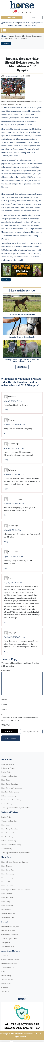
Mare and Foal (6, 909)
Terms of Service (7, 979)
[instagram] (30, 12)
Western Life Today (8, 946)
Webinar (22, 23)
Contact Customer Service (10, 960)
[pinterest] (26, 12)
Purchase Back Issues (8, 930)
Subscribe (11, 17)
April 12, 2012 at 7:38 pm (13, 556)
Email (4, 704)
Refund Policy (6, 983)
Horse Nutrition (6, 894)
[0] (13, 12)
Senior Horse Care (7, 917)
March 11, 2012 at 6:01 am (14, 474)
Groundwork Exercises (9, 776)
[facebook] (18, 12)
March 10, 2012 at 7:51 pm (14, 448)
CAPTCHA (6, 725)
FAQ (2, 971)
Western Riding (6, 804)
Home (3, 36)
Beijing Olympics (19, 124)
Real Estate (32, 25)
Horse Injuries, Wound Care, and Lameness (15, 890)
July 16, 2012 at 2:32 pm (13, 582)
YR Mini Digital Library (9, 938)
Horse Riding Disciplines (9, 784)
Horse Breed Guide (7, 764)
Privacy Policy (6, 975)
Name (4, 699)
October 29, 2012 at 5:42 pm (14, 637)
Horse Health (5, 882)
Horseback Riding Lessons (10, 792)
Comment (5, 670)
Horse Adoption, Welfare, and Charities (14, 862)
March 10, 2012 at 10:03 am (14, 424)
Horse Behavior (6, 866)
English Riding (6, 772)
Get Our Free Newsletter (9, 934)
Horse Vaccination (7, 905)
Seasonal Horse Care (8, 913)
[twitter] (22, 12)
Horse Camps (5, 780)
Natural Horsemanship (8, 796)
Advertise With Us (7, 967)
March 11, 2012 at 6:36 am (14, 530)
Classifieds (4, 987)
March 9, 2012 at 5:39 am (13, 401)
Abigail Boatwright (12, 76)
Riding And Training (8, 768)
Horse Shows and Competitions (11, 788)
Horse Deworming (7, 874)
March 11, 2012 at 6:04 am (14, 503)
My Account (7, 23)
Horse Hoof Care (7, 886)
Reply (6, 409)
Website (4, 709)
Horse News (6, 44)
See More (22, 367)
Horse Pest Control (7, 897)
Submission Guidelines (9, 963)
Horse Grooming (7, 878)
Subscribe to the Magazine (10, 927)
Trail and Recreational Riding (11, 800)
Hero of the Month (21, 25)
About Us (4, 956)
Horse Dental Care (7, 870)
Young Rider (5, 942)
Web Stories (5, 991)
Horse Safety (5, 901)
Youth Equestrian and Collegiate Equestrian (15, 808)
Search (33, 17)
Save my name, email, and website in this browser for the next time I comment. (21, 718)
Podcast (15, 23)
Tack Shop (29, 23)
